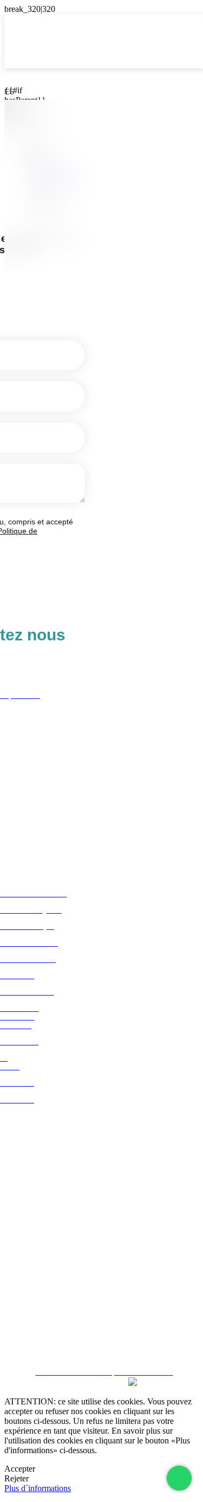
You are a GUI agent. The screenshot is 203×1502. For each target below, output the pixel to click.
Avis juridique (101, 1286)
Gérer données (102, 1344)
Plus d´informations (37, 1488)
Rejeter (16, 1478)
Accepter (19, 1468)
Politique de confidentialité (101, 1305)
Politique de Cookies (101, 1325)
